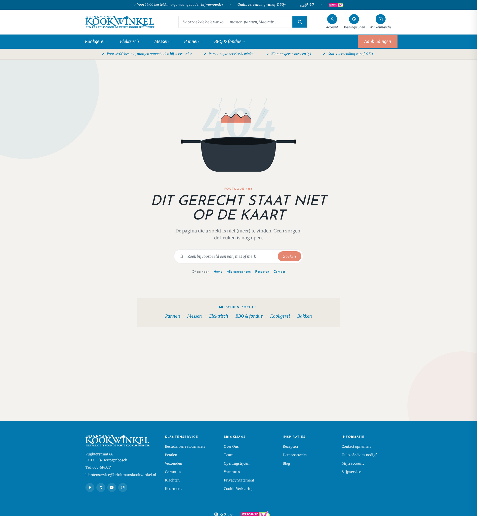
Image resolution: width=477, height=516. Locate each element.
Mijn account (353, 463)
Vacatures (232, 472)
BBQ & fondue (227, 41)
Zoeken (289, 256)
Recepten (262, 271)
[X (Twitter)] (100, 487)
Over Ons (231, 446)
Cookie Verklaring (238, 488)
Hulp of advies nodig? (359, 455)
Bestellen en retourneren (185, 446)
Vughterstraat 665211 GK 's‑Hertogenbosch (106, 457)
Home (218, 271)
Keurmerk (173, 488)
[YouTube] (111, 487)
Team (229, 455)
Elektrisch (129, 41)
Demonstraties (295, 455)
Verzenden (173, 463)
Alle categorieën (239, 271)
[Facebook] (89, 487)
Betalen (171, 455)
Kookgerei (95, 41)
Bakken (304, 316)
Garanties (173, 472)
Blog (286, 463)
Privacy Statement (239, 480)
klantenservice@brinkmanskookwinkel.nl (120, 475)
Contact (279, 271)
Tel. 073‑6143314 (98, 467)
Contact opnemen (356, 446)
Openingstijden (236, 463)
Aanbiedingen (377, 41)
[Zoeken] (299, 22)
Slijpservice (351, 472)
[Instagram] (122, 487)
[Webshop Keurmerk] (335, 4)
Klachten (172, 480)
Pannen (191, 41)
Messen (161, 41)
